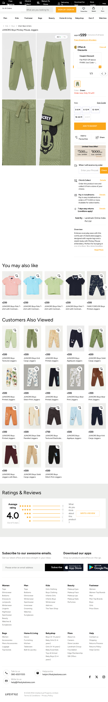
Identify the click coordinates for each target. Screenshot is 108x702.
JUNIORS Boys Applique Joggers (74, 436)
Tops (4, 589)
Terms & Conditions (32, 695)
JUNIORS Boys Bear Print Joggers (75, 398)
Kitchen (27, 643)
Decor (26, 637)
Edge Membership (75, 653)
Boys (13, 26)
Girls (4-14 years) (53, 647)
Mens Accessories (9, 643)
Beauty (5, 618)
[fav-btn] (16, 275)
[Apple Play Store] (73, 567)
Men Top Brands (96, 599)
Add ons (49, 605)
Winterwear (7, 605)
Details (99, 156)
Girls (91, 605)
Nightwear (6, 612)
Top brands (6, 650)
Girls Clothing (51, 589)
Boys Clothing (51, 592)
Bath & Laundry (30, 650)
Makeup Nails (73, 599)
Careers (71, 640)
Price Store (94, 608)
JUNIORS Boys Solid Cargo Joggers (97, 359)
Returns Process (96, 643)
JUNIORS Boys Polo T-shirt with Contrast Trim (11, 307)
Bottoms (5, 595)
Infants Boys (51, 599)
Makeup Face (73, 592)
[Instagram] (104, 677)
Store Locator (73, 643)
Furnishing (28, 640)
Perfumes (72, 602)
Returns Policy (95, 647)
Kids (6, 26)
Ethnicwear (6, 592)
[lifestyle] (11, 694)
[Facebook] (90, 677)
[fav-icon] (84, 9)
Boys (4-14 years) (53, 637)
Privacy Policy (47, 695)
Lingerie (5, 608)
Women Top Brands (97, 592)
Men (91, 595)
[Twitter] (97, 677)
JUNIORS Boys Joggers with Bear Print (9, 475)
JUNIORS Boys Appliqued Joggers (74, 359)
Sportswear (7, 615)
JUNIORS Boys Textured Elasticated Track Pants (53, 437)
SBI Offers (72, 656)
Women (92, 589)
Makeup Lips (73, 595)
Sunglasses (28, 615)
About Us (71, 637)
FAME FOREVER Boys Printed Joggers (96, 307)
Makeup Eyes (73, 589)
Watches (27, 612)
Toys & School (51, 653)
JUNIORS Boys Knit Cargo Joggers (32, 359)
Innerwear (28, 605)
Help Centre (94, 650)
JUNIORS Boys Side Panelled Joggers (32, 436)
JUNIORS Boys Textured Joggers (9, 359)
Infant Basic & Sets (24, 26)
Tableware (28, 647)
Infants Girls (51, 595)
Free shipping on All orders (85, 40)
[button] (61, 37)
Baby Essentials (52, 650)
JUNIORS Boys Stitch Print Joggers (32, 398)
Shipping (93, 640)
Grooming (28, 608)
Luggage (5, 647)
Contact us (93, 637)
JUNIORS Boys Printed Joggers (51, 359)
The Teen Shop (52, 608)
